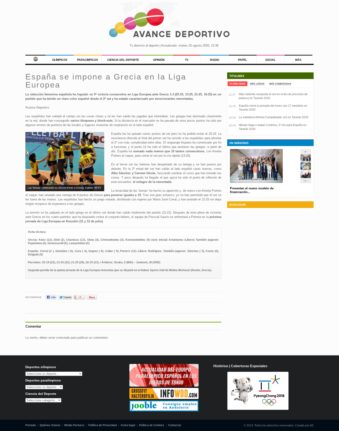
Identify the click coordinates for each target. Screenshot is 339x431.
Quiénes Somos (50, 425)
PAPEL (242, 60)
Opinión (159, 60)
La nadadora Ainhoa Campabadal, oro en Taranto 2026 (273, 117)
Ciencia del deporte (123, 60)
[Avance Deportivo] (169, 24)
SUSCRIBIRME (192, 413)
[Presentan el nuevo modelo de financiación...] (305, 161)
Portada (30, 425)
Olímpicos (59, 60)
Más (298, 60)
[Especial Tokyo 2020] (164, 385)
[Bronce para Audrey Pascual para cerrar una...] (305, 177)
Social (270, 60)
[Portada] (35, 58)
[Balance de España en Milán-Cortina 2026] (305, 169)
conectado (63, 337)
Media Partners (74, 425)
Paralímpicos (87, 60)
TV (186, 60)
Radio (214, 60)
